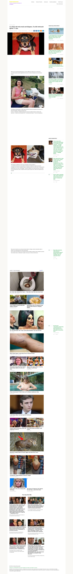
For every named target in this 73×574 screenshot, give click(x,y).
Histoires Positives (39, 1)
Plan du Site (20, 567)
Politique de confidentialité (13, 567)
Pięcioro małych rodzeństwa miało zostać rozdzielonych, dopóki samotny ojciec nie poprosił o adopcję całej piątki (58, 176)
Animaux (32, 1)
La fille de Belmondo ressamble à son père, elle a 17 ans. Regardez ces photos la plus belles (56, 52)
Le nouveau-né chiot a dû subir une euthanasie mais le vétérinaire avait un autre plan (56, 66)
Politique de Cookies (26, 567)
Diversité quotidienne (53, 1)
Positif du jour (60, 1)
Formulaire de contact (33, 567)
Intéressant (46, 1)
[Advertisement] (36, 14)
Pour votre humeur (60, 3)
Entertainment (13, 2)
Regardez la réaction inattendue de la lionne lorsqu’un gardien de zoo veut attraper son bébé (56, 95)
